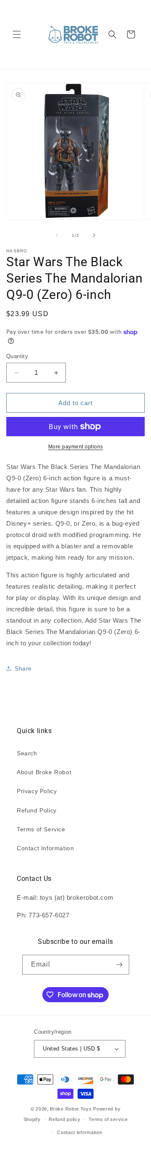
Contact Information (45, 848)
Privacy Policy (37, 791)
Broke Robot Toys (70, 1108)
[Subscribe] (119, 964)
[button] (17, 34)
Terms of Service (41, 829)
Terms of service (108, 1119)
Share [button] (23, 668)
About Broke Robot (44, 772)
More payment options (75, 447)
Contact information (79, 1132)
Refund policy (64, 1119)
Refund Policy (37, 810)
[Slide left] (57, 235)
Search (27, 753)
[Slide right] (94, 235)
